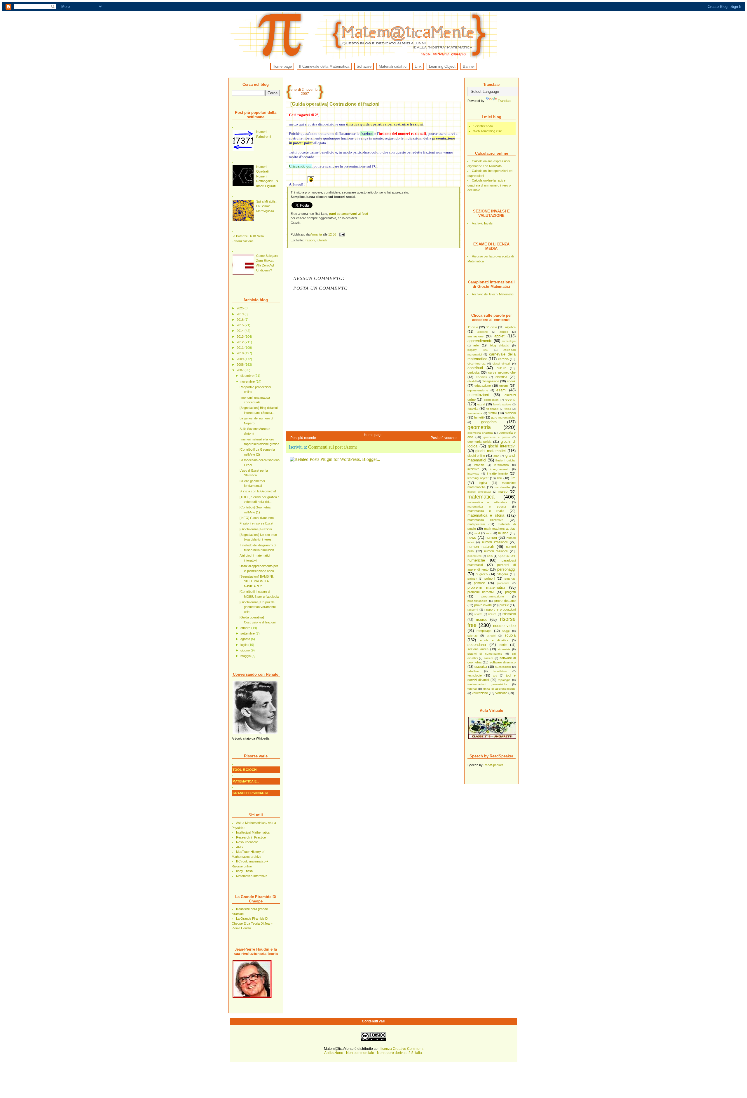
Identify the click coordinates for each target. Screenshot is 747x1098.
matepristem (476, 524)
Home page (282, 66)
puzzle (504, 605)
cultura (501, 368)
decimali (481, 377)
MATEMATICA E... (246, 781)
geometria (479, 427)
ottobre (245, 628)
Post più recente (303, 438)
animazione (475, 336)
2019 (241, 314)
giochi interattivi (501, 446)
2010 (241, 353)
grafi (496, 455)
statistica (480, 666)
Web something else (487, 131)
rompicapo (484, 630)
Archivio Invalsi (482, 223)
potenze (510, 578)
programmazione (492, 596)
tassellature (500, 671)
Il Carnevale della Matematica (324, 66)
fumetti (479, 417)
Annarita (316, 234)
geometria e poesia (497, 437)
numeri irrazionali (494, 542)
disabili (472, 381)
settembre (248, 633)
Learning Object (442, 66)
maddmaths (502, 487)
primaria (479, 583)
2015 (241, 325)
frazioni (510, 413)
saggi (505, 630)
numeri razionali (495, 551)
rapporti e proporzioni (500, 609)
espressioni (491, 399)
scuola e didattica (494, 640)
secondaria (476, 644)
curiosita (473, 372)
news (471, 537)
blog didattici (499, 345)
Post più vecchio (444, 438)
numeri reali (474, 556)
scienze (472, 635)
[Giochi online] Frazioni (256, 529)
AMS (239, 847)
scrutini (491, 635)
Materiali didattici (393, 66)
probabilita (503, 583)
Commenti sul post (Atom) (332, 447)
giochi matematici (490, 451)
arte (476, 345)
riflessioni (509, 614)
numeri (491, 537)
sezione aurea (477, 649)
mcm (489, 533)
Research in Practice (251, 837)
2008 (241, 364)
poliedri (472, 578)
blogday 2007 (477, 349)
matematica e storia (485, 515)
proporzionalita (477, 600)
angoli (504, 331)
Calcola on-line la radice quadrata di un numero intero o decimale (489, 185)
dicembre (247, 375)
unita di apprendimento (499, 688)
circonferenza (476, 363)
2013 (241, 336)
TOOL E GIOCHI (245, 769)
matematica (481, 497)
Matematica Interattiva (251, 876)
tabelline (473, 671)
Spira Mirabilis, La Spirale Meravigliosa (266, 206)
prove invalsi (483, 605)
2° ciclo (491, 327)
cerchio (503, 359)
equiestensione (477, 390)
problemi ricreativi (480, 592)
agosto (245, 639)
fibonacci (492, 408)
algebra (510, 327)
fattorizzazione (502, 404)
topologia (504, 680)
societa (488, 658)
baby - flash (244, 871)
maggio (246, 656)
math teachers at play (500, 528)
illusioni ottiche (505, 460)
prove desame (505, 600)
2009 (241, 359)
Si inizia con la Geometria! (258, 491)
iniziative (473, 469)
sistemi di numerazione (484, 653)
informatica (501, 464)
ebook (511, 381)
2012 (241, 342)
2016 (241, 319)
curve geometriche (501, 372)
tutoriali (472, 688)
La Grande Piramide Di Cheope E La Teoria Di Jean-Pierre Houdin (252, 923)
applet (499, 336)
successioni (503, 666)
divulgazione (490, 381)
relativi (478, 614)
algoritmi (482, 331)
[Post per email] (342, 234)
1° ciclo (472, 327)
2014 (241, 330)
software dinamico (503, 662)
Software (364, 66)
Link (418, 66)
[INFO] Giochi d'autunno (257, 518)
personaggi (506, 569)
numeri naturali (480, 546)
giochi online (476, 455)
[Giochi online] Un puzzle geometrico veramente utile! (258, 607)
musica (503, 533)
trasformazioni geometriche (487, 684)
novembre (248, 381)
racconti (472, 609)
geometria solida (479, 441)
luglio (244, 644)
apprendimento (479, 341)
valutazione (480, 693)
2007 (241, 370)
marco (502, 491)
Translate (504, 100)
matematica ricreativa (485, 520)
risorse (481, 619)
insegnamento (499, 469)
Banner (469, 66)
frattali (492, 413)
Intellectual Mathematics (253, 832)
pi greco (482, 574)
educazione (482, 385)
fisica (508, 408)
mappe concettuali (479, 491)
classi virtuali (501, 363)
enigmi (503, 385)
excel (481, 404)
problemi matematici (486, 587)
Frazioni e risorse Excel (256, 523)
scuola (510, 635)
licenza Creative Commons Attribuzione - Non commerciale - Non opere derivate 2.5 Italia (373, 1051)
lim (513, 478)
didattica (501, 377)
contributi (475, 368)
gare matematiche (503, 417)
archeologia (509, 341)
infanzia (479, 464)
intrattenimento (497, 473)
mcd (477, 533)
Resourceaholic (247, 842)
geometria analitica (480, 432)
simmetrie (504, 649)
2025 (241, 308)
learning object (477, 478)
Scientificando (483, 126)
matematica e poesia (486, 506)
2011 (241, 347)
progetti (510, 592)
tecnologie (474, 675)
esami (501, 390)
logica (483, 482)
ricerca (492, 614)
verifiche (501, 693)
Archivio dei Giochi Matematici (493, 294)
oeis (490, 555)
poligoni (489, 578)
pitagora (502, 574)
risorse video (504, 625)
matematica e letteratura (487, 502)
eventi (510, 399)
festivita (472, 408)
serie (503, 644)
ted (495, 675)
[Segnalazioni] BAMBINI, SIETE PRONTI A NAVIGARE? (257, 581)
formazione (474, 413)
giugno (245, 650)
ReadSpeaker (493, 765)
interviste (473, 473)
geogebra (489, 422)
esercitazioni (478, 395)
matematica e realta (485, 511)
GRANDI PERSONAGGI (250, 793)
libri (499, 478)
